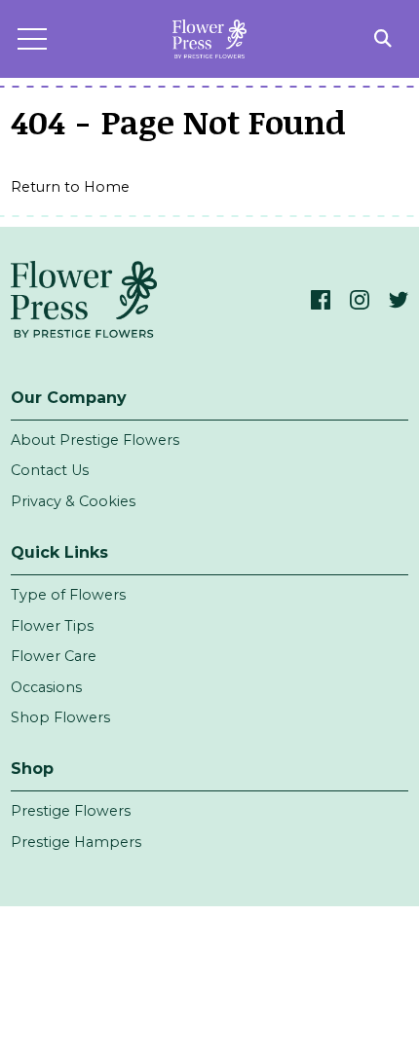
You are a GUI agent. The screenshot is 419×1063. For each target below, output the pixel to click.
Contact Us (50, 470)
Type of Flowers (68, 595)
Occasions (46, 687)
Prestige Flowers (71, 811)
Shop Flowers (60, 717)
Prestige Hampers (76, 842)
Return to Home (70, 187)
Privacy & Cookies (73, 501)
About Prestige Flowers (95, 440)
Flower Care (53, 656)
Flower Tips (52, 626)
